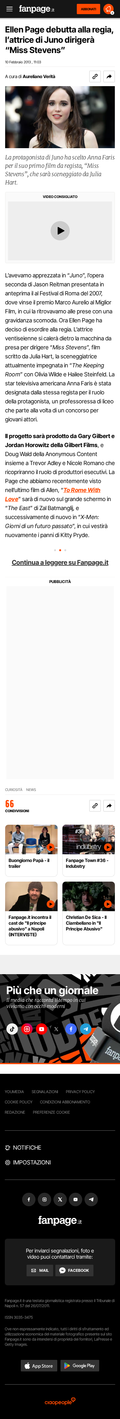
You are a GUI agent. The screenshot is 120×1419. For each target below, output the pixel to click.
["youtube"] (41, 1029)
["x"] (56, 1029)
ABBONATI (88, 9)
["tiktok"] (12, 1029)
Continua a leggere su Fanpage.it (60, 562)
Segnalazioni (45, 1091)
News (31, 790)
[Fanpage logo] (36, 9)
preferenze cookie (51, 1112)
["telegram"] (86, 1029)
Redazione (15, 1112)
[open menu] (7, 9)
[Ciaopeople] (60, 1401)
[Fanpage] (60, 1221)
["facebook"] (71, 1029)
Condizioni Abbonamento (65, 1102)
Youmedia (14, 1091)
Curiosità (13, 790)
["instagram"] (27, 1029)
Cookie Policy (18, 1102)
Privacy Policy (80, 1091)
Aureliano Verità (39, 76)
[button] (109, 76)
